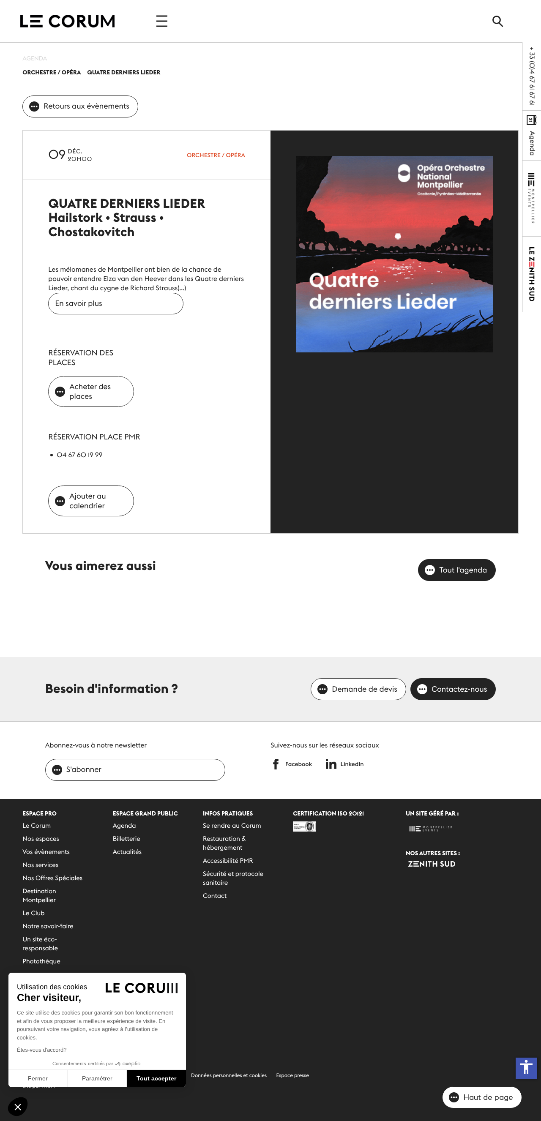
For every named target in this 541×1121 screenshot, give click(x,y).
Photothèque (41, 961)
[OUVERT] (162, 21)
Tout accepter (156, 1078)
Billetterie (126, 839)
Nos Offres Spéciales (52, 878)
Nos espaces (40, 839)
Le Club (33, 913)
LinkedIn (352, 764)
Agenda (532, 142)
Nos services (40, 865)
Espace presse (292, 1075)
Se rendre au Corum (232, 826)
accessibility (526, 1066)
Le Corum (36, 826)
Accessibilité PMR (228, 861)
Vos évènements (46, 852)
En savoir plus (78, 303)
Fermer (38, 1078)
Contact (215, 896)
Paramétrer (97, 1078)
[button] (18, 1106)
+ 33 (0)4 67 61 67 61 (531, 76)
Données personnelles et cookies (229, 1075)
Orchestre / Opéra (216, 155)
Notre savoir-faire (47, 926)
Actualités (127, 852)
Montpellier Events (67, 21)
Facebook (298, 764)
